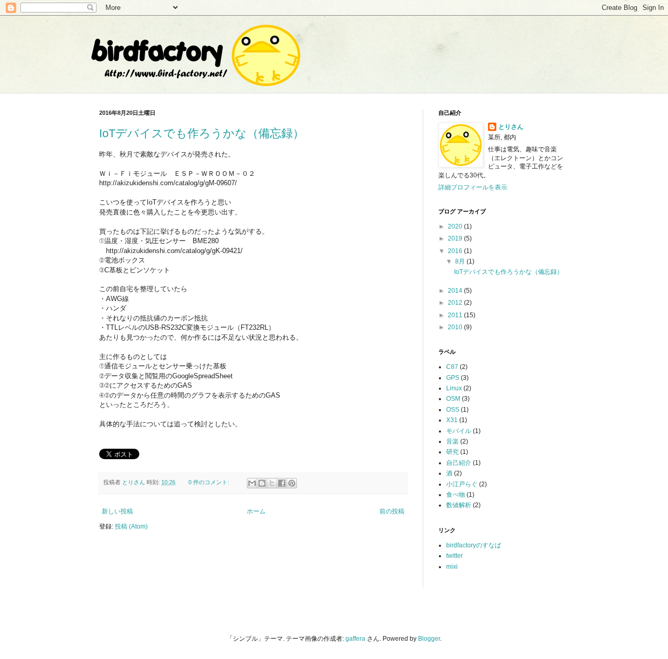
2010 (456, 327)
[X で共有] (272, 483)
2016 (456, 251)
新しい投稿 (117, 511)
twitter (454, 555)
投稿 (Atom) (131, 526)
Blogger (429, 638)
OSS (452, 409)
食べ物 (455, 494)
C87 (452, 366)
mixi (452, 566)
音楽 (452, 441)
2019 (456, 238)
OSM (453, 398)
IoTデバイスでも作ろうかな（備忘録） (201, 133)
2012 (456, 302)
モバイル (458, 431)
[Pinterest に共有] (292, 483)
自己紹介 (458, 462)
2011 (456, 315)
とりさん (510, 126)
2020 (456, 226)
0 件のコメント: (209, 482)
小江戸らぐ (462, 484)
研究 (452, 452)
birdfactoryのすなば (473, 545)
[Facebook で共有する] (282, 483)
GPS (452, 377)
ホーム (256, 511)
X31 (452, 420)
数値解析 (458, 505)
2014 (456, 290)
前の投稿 (391, 511)
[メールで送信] (252, 483)
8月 (461, 261)
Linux (454, 388)
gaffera (355, 638)
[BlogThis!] (262, 483)
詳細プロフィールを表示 (472, 187)
